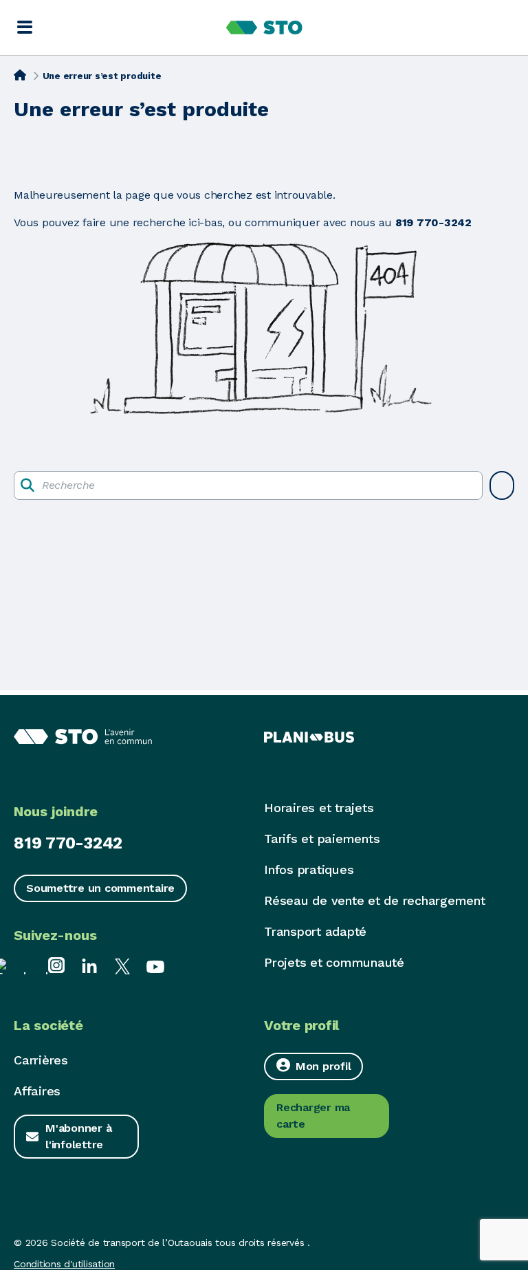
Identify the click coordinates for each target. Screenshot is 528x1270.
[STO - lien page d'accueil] (264, 27)
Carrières (41, 1060)
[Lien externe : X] (122, 965)
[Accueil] (20, 75)
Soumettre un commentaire (100, 888)
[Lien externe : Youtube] (155, 965)
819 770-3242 (68, 843)
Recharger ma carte (313, 1115)
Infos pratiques (308, 869)
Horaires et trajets (318, 807)
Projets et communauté (334, 962)
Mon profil (323, 1066)
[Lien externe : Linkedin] (89, 965)
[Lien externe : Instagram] (56, 965)
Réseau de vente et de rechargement (374, 900)
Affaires (37, 1091)
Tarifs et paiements (322, 838)
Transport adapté (315, 931)
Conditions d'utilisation (64, 1263)
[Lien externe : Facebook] (23, 965)
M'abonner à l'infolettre (78, 1136)
